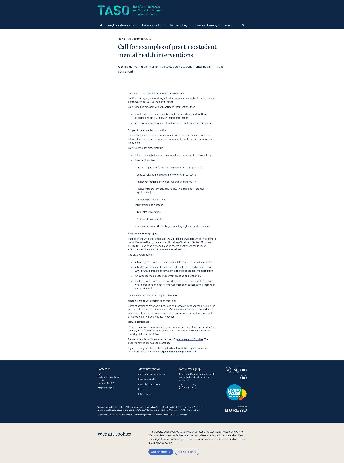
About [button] (228, 25)
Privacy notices (145, 394)
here (175, 295)
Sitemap (142, 389)
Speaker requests (146, 379)
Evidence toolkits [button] (152, 25)
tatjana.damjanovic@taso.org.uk (178, 351)
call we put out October (190, 339)
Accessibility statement (149, 384)
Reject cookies (186, 451)
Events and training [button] (206, 25)
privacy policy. (164, 442)
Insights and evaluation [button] (121, 25)
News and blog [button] (178, 25)
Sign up (186, 387)
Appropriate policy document (152, 374)
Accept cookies (159, 451)
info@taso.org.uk (105, 387)
